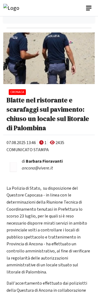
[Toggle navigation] (89, 8)
